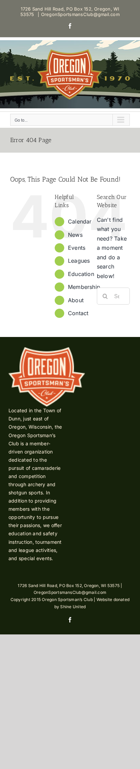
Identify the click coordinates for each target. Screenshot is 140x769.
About (76, 300)
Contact (78, 313)
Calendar (80, 221)
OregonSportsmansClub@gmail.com (80, 14)
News (75, 234)
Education (81, 274)
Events (76, 247)
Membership (84, 286)
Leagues (79, 260)
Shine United (73, 606)
